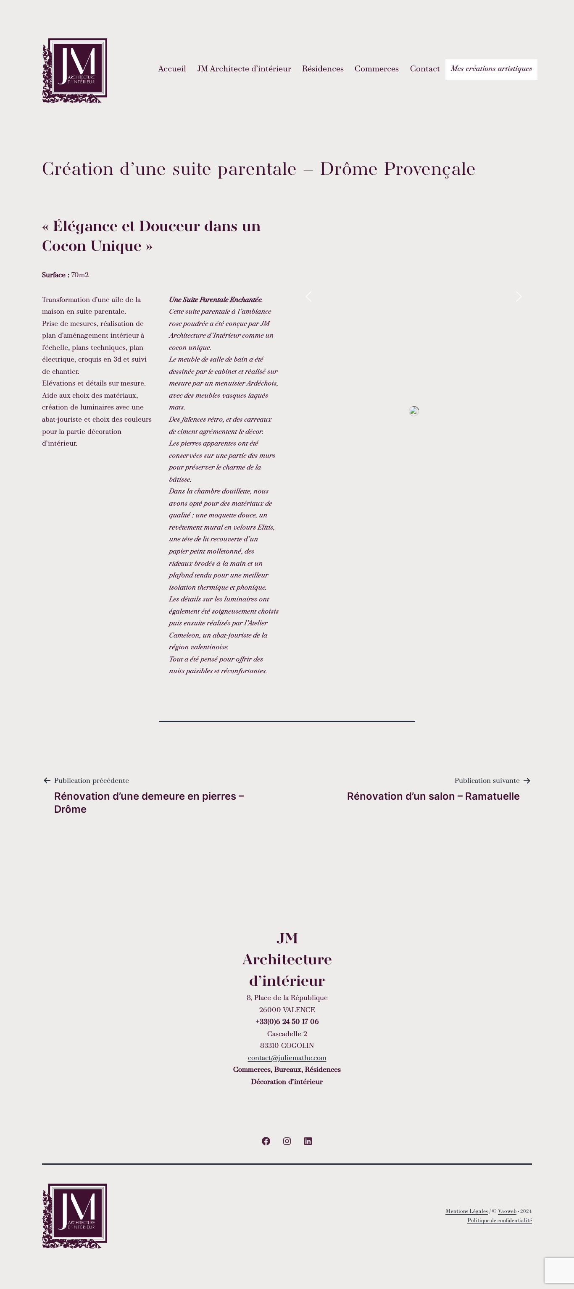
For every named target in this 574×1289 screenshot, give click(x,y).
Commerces (377, 69)
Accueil (172, 69)
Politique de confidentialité (499, 1220)
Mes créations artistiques (491, 69)
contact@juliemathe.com (287, 1058)
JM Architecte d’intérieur (244, 69)
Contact (425, 69)
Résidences (323, 69)
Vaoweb (507, 1211)
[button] (308, 296)
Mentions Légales (466, 1211)
